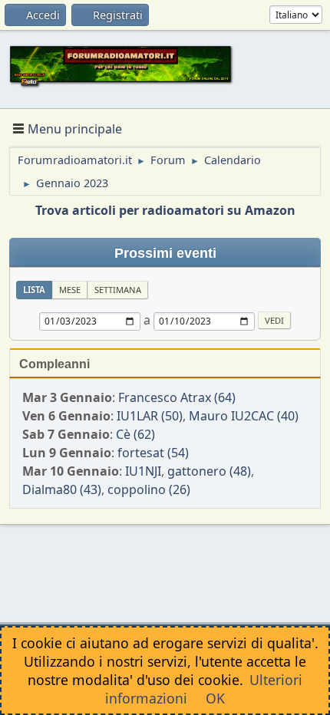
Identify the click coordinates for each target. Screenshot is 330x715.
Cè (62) (135, 434)
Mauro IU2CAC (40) (244, 415)
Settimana (117, 289)
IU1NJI (143, 471)
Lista (34, 289)
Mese (70, 289)
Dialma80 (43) (61, 489)
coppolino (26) (148, 489)
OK (215, 698)
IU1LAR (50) (150, 415)
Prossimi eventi (165, 253)
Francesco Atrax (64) (177, 397)
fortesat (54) (153, 452)
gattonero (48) (209, 471)
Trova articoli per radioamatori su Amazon (165, 210)
